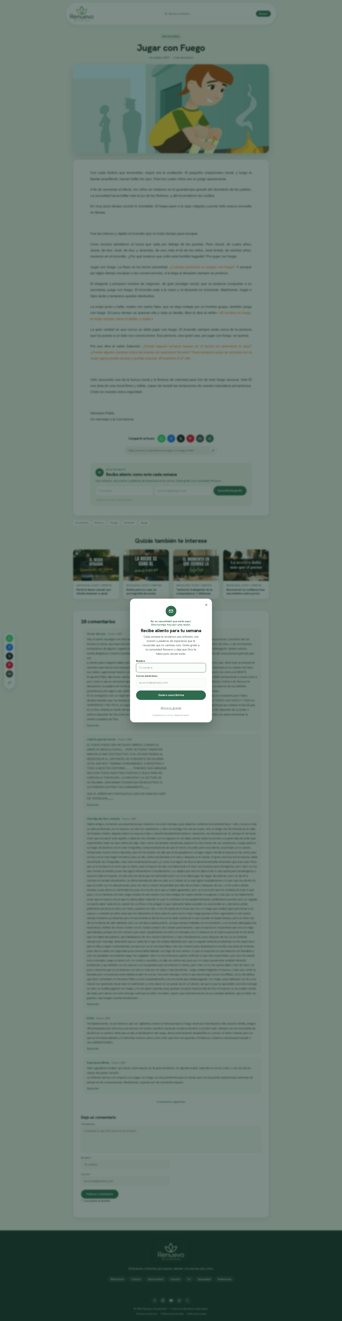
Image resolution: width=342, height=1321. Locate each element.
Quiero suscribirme (171, 695)
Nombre (140, 661)
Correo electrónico (146, 676)
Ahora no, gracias (171, 708)
